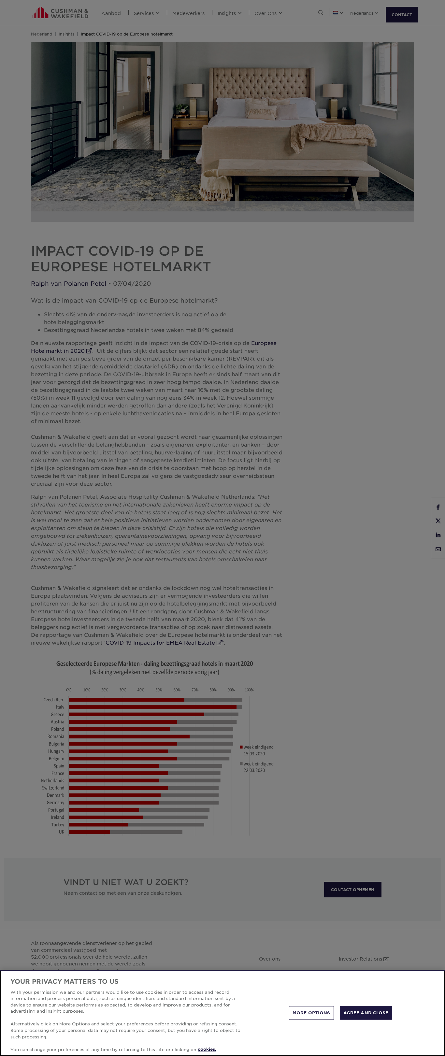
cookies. (207, 1049)
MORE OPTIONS (311, 1012)
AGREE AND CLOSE (366, 1012)
